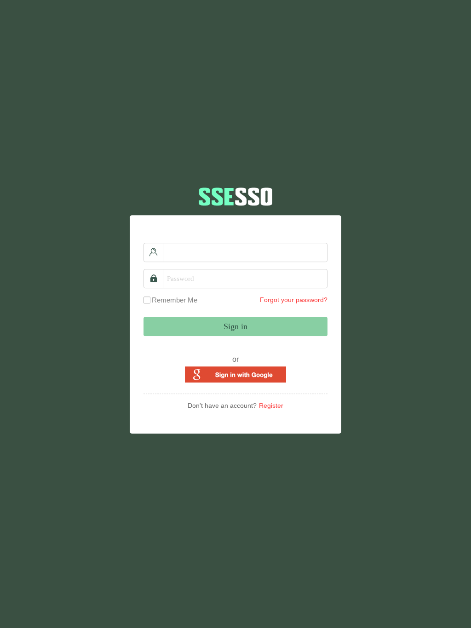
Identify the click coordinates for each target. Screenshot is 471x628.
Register (271, 405)
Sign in (235, 326)
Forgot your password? (293, 299)
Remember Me (174, 300)
